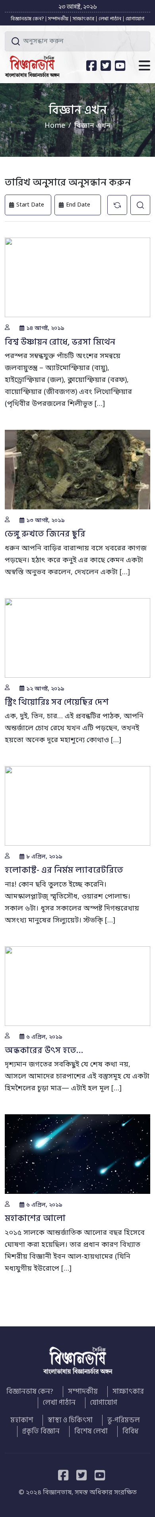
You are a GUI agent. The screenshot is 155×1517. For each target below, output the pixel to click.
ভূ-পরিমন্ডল (123, 1420)
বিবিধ (130, 1431)
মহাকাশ (21, 1420)
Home (55, 126)
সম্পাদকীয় (58, 18)
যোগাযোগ (135, 18)
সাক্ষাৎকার (83, 18)
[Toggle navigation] (144, 66)
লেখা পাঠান (110, 18)
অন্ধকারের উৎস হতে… (44, 1050)
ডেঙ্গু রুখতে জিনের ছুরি (45, 533)
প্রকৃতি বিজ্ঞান (41, 1431)
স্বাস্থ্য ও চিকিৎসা (70, 1420)
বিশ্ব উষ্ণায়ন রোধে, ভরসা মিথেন (60, 342)
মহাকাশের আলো (35, 1218)
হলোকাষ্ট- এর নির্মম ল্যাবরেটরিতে (64, 870)
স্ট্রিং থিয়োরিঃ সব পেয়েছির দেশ (56, 702)
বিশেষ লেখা (91, 1431)
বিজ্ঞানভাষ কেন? (27, 18)
